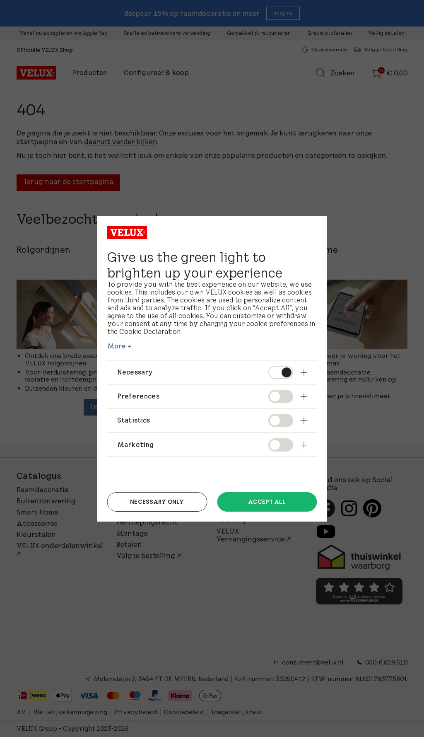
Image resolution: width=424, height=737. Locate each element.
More (116, 346)
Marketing (135, 444)
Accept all (267, 501)
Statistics (133, 420)
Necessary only (157, 501)
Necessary (135, 372)
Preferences (138, 396)
